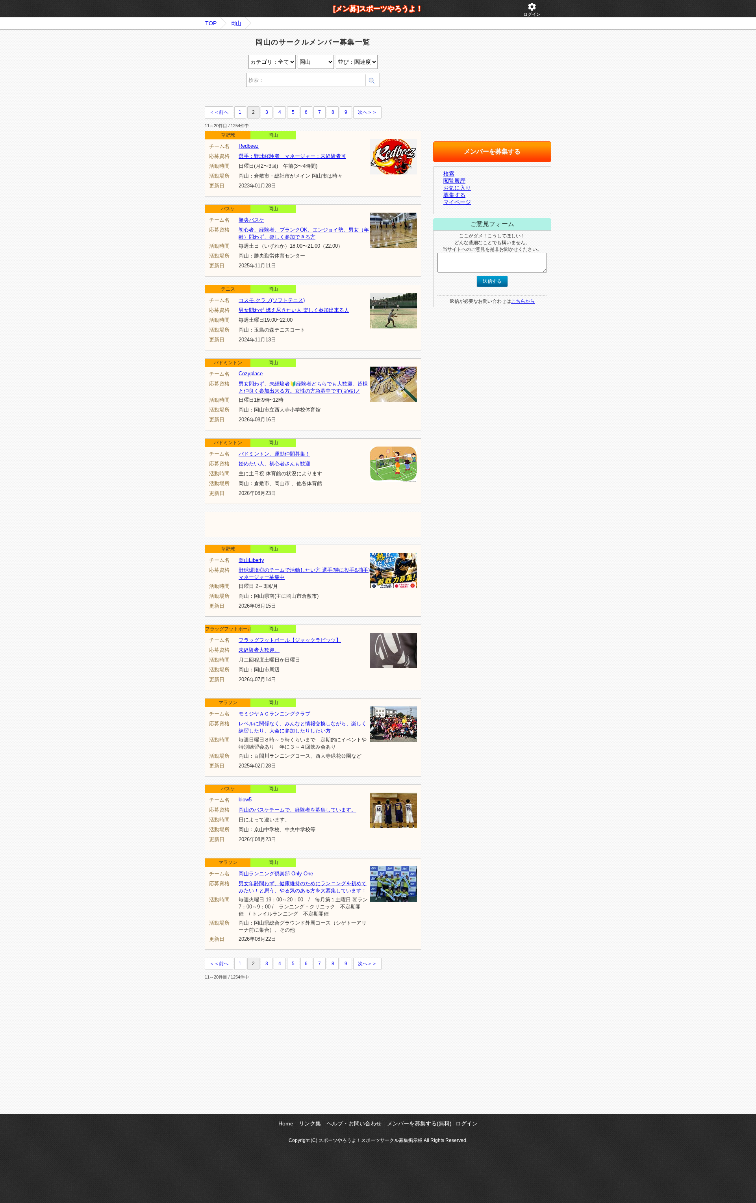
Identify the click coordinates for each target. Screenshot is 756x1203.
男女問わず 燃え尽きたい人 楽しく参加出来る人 (294, 310)
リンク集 (310, 1123)
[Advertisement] (297, 98)
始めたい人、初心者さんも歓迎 (274, 464)
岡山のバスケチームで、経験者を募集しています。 (297, 810)
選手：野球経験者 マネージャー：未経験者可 (292, 156)
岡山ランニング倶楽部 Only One (276, 874)
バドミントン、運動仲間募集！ (274, 454)
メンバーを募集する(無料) (419, 1123)
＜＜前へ (218, 112)
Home (285, 1123)
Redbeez (249, 146)
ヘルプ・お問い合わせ (354, 1123)
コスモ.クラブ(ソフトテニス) (272, 300)
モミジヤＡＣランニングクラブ (274, 714)
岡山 (235, 23)
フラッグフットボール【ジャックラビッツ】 (290, 640)
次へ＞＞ (367, 112)
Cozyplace (251, 373)
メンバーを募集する (492, 151)
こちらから (523, 301)
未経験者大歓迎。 (259, 650)
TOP (211, 23)
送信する (492, 281)
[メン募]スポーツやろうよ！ (378, 9)
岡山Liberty (251, 560)
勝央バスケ (251, 220)
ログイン (532, 9)
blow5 (245, 800)
